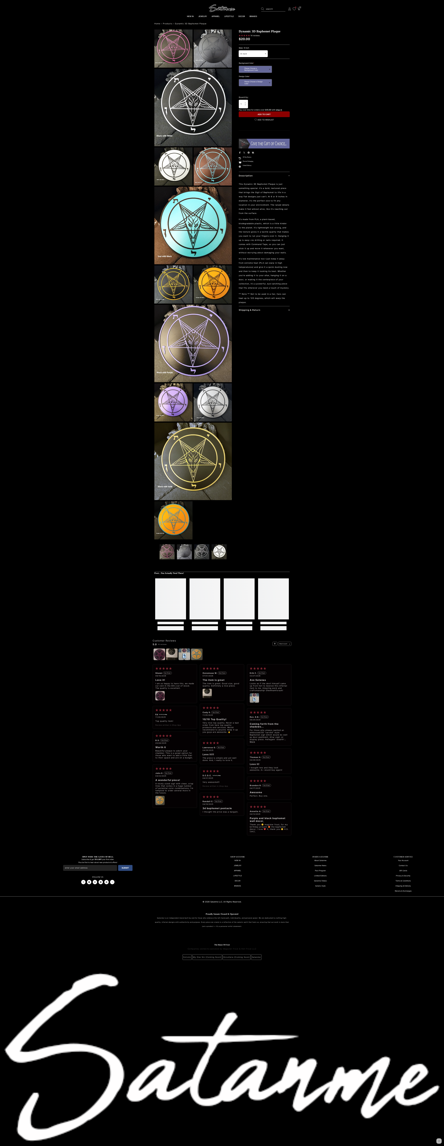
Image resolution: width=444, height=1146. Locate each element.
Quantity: (244, 97)
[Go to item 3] (184, 654)
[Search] (273, 8)
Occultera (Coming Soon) (236, 957)
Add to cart (264, 114)
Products (167, 23)
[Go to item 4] (197, 654)
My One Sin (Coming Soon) (207, 957)
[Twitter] (244, 152)
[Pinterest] (249, 152)
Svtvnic (187, 957)
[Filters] (274, 644)
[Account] (289, 9)
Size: (244, 48)
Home (157, 23)
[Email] (253, 152)
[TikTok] (101, 882)
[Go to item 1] (159, 654)
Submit (125, 868)
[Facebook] (240, 152)
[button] (244, 35)
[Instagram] (89, 882)
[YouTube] (106, 882)
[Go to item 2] (172, 654)
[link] (170, 623)
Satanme (256, 957)
